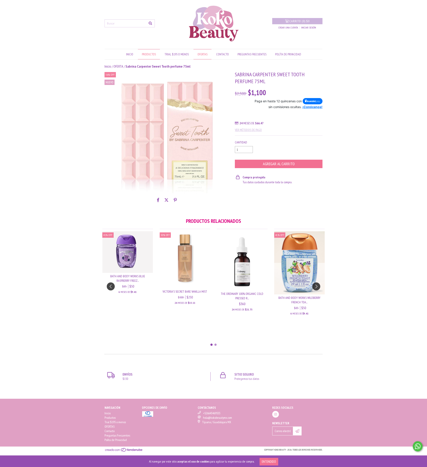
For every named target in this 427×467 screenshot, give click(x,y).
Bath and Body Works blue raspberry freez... (127, 278)
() (299, 21)
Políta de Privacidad (288, 54)
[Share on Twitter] (166, 200)
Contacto (222, 54)
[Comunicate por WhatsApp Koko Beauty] (418, 446)
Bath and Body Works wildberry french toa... (299, 300)
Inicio (129, 54)
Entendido (269, 461)
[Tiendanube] (124, 451)
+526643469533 (211, 413)
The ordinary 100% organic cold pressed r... (242, 296)
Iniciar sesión (308, 27)
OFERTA (118, 66)
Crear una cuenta (288, 27)
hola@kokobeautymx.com (217, 418)
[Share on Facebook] (158, 200)
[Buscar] (150, 23)
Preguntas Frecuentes (252, 54)
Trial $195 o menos (177, 54)
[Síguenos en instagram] (275, 414)
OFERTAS (202, 54)
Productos (149, 54)
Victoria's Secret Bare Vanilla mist (185, 292)
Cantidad (241, 142)
